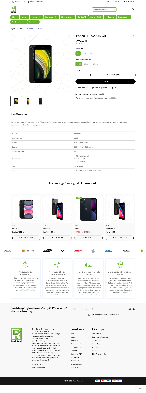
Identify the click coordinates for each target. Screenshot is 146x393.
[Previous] (5, 208)
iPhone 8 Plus (110, 228)
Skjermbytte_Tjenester (100, 337)
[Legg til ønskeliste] (133, 36)
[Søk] (114, 9)
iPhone (21, 29)
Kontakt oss (33, 22)
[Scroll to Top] (142, 382)
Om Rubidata (97, 340)
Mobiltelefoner (66, 17)
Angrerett (95, 347)
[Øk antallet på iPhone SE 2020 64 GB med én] (86, 75)
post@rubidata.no (38, 367)
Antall (77, 70)
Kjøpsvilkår (96, 344)
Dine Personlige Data (99, 354)
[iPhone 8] (57, 209)
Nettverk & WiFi (95, 17)
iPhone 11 (15, 228)
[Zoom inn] (66, 38)
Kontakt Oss (96, 334)
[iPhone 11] (26, 209)
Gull (85, 54)
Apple (24, 17)
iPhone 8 (46, 228)
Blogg (94, 351)
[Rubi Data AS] (13, 9)
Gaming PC (82, 17)
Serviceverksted (18, 22)
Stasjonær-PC (50, 17)
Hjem (14, 17)
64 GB (79, 64)
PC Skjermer (109, 17)
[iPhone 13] (88, 209)
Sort (79, 54)
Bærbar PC (36, 17)
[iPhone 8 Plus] (120, 209)
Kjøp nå (105, 81)
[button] (132, 9)
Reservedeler (123, 17)
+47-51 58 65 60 (38, 365)
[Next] (141, 208)
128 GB (96, 64)
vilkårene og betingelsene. (109, 314)
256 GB (87, 64)
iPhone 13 (77, 228)
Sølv (91, 54)
